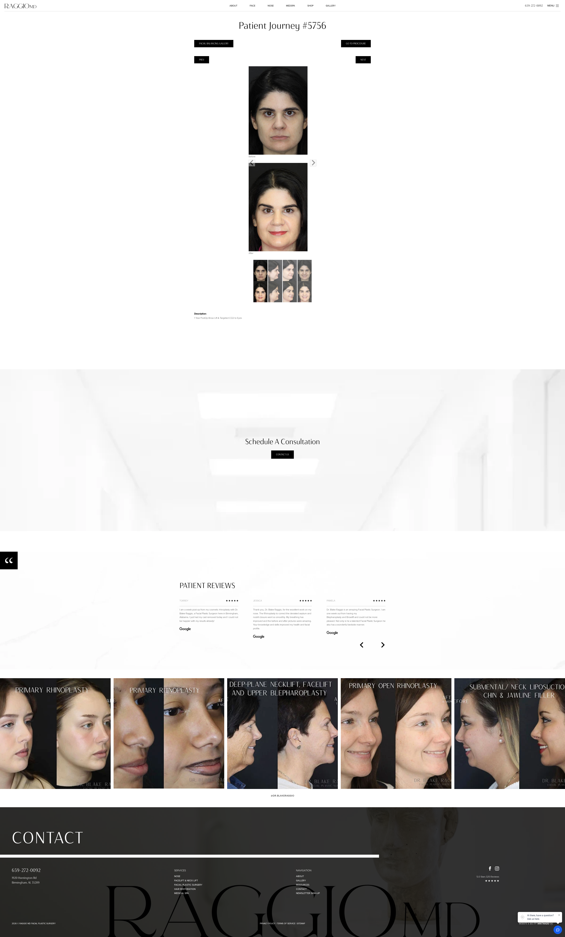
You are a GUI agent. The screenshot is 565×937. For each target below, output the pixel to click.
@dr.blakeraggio (282, 795)
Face (252, 5)
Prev (201, 59)
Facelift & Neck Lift (186, 880)
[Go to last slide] (252, 162)
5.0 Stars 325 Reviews (488, 876)
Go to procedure (356, 43)
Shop (310, 5)
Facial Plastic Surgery (188, 884)
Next (363, 59)
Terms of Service (286, 923)
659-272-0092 (534, 5)
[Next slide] (313, 162)
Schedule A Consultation (282, 441)
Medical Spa (181, 893)
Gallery (331, 5)
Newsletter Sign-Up (308, 893)
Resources (302, 884)
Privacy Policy (267, 923)
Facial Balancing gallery (214, 43)
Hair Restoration (185, 889)
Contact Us (282, 454)
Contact (48, 837)
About (233, 5)
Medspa (290, 5)
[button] (260, 281)
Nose (271, 5)
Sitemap (301, 923)
